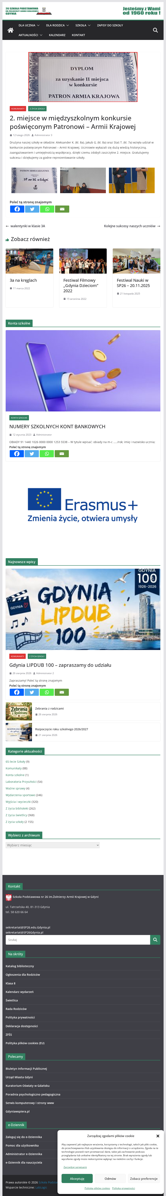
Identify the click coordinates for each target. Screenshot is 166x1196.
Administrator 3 (43, 135)
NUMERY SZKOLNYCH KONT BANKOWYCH (57, 426)
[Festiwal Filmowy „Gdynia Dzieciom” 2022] (83, 251)
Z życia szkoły (37, 108)
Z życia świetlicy (16, 815)
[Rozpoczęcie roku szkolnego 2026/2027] (19, 732)
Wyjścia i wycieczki (18, 802)
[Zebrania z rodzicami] (19, 711)
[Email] (62, 209)
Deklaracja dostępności (22, 1026)
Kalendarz (57, 35)
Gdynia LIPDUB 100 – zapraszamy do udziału (60, 665)
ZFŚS (9, 1034)
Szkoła (81, 25)
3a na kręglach (23, 280)
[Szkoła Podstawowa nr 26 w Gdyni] (10, 30)
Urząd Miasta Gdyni (19, 1077)
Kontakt (78, 35)
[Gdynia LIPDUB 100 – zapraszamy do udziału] (83, 609)
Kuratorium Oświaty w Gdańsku (28, 1086)
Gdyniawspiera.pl (18, 1111)
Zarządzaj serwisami (75, 1167)
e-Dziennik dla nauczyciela (24, 1162)
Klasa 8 (10, 983)
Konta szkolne (19, 417)
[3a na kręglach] (29, 251)
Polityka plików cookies (97, 1188)
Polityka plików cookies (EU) (25, 1043)
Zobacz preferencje (144, 1179)
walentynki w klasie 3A (28, 226)
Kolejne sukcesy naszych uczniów (129, 226)
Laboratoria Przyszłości (21, 782)
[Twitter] (32, 209)
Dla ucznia (27, 25)
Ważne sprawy (15, 788)
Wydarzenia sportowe (20, 795)
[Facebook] (17, 209)
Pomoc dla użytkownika (22, 1145)
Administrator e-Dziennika (24, 1154)
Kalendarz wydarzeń (20, 992)
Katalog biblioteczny (20, 966)
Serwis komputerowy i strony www (30, 1103)
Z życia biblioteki (17, 808)
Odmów (110, 1179)
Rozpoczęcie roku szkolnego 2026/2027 (61, 729)
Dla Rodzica (55, 25)
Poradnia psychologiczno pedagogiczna (33, 1094)
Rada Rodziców (16, 1009)
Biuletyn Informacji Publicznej (26, 1069)
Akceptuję (77, 1179)
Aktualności (28, 35)
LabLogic (41, 1187)
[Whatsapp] (47, 209)
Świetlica (12, 1000)
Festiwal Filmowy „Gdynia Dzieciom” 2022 (80, 285)
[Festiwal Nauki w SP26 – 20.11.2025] (136, 251)
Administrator (44, 434)
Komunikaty (17, 108)
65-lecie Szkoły (15, 761)
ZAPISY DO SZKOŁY (110, 25)
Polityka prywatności (123, 1188)
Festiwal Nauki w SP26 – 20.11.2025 (133, 282)
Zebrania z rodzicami (49, 708)
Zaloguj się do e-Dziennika (24, 1137)
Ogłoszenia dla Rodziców (23, 975)
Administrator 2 (45, 673)
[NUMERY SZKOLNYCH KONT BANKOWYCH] (83, 370)
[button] (158, 1136)
